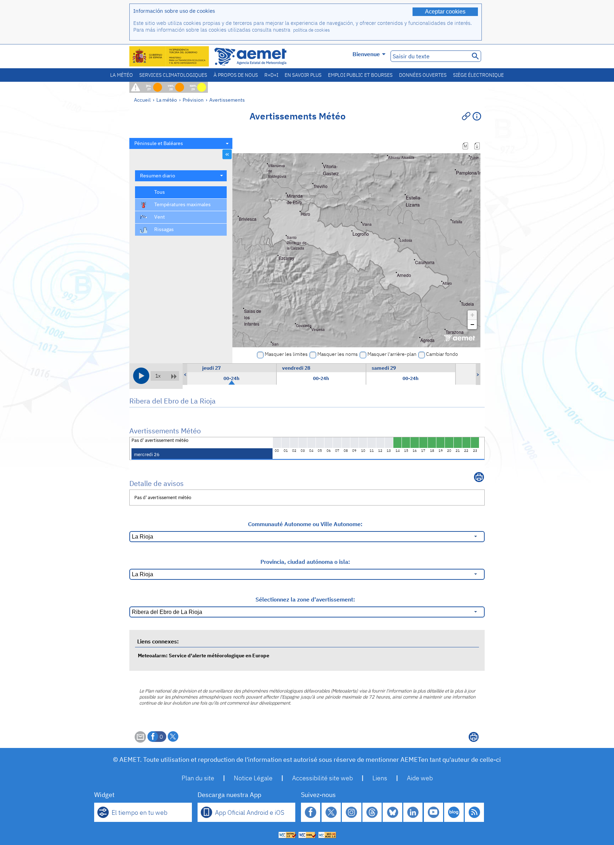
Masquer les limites (286, 354)
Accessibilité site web (322, 778)
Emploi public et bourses (360, 75)
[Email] (140, 740)
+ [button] (472, 315)
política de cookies (311, 30)
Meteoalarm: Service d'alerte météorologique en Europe (203, 655)
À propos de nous (236, 75)
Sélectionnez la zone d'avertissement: (305, 599)
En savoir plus (303, 75)
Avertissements (227, 99)
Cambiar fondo (442, 354)
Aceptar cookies (445, 12)
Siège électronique (478, 75)
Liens (379, 778)
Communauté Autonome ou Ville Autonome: (305, 524)
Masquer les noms (337, 354)
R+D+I (271, 75)
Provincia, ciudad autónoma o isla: (305, 561)
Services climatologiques (173, 75)
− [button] (472, 324)
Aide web (420, 778)
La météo (121, 75)
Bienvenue (366, 54)
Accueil (142, 99)
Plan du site (198, 778)
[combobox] (180, 143)
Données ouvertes (423, 75)
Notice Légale (253, 778)
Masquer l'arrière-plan (391, 354)
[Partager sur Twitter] (173, 736)
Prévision (193, 99)
